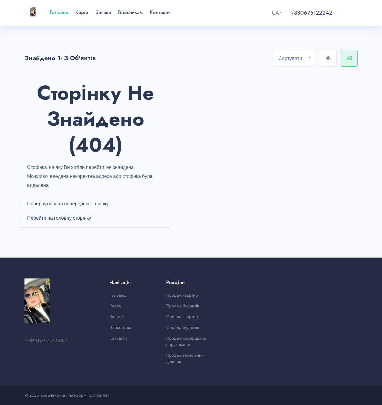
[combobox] (279, 12)
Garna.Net (99, 395)
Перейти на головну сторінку (59, 218)
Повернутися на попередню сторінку (68, 204)
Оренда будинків (182, 327)
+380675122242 (311, 13)
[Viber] (339, 13)
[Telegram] (354, 13)
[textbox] (296, 58)
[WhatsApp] (346, 13)
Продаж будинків (182, 306)
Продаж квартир (182, 295)
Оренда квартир (182, 316)
